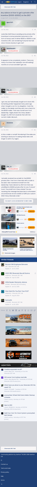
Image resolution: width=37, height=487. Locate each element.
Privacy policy (5, 472)
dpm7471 (5, 18)
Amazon (31, 211)
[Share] (32, 29)
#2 (35, 56)
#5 (35, 174)
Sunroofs (8, 300)
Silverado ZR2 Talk (13, 266)
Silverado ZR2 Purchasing (18, 284)
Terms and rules (6, 468)
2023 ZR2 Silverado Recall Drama (17, 273)
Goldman (8, 275)
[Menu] (2, 2)
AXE (6, 266)
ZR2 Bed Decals (21, 215)
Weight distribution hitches (8, 249)
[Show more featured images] (34, 242)
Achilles (7, 284)
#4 (35, 130)
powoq (6, 401)
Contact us (4, 464)
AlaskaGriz (8, 293)
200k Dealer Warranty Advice (16, 282)
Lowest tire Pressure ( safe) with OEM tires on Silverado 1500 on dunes (26, 249)
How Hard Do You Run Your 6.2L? (17, 291)
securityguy (21, 227)
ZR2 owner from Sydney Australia (15, 377)
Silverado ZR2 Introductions (12, 381)
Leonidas (21, 219)
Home (2, 480)
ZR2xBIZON (21, 211)
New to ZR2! (8, 405)
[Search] (35, 2)
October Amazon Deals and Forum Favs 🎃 (24, 207)
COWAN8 (8, 302)
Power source (20, 223)
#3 (35, 97)
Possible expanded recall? (13, 369)
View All (33, 232)
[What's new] (31, 2)
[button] (18, 460)
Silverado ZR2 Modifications (12, 391)
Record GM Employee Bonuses (16, 264)
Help (2, 476)
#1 (35, 29)
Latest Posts (6, 365)
